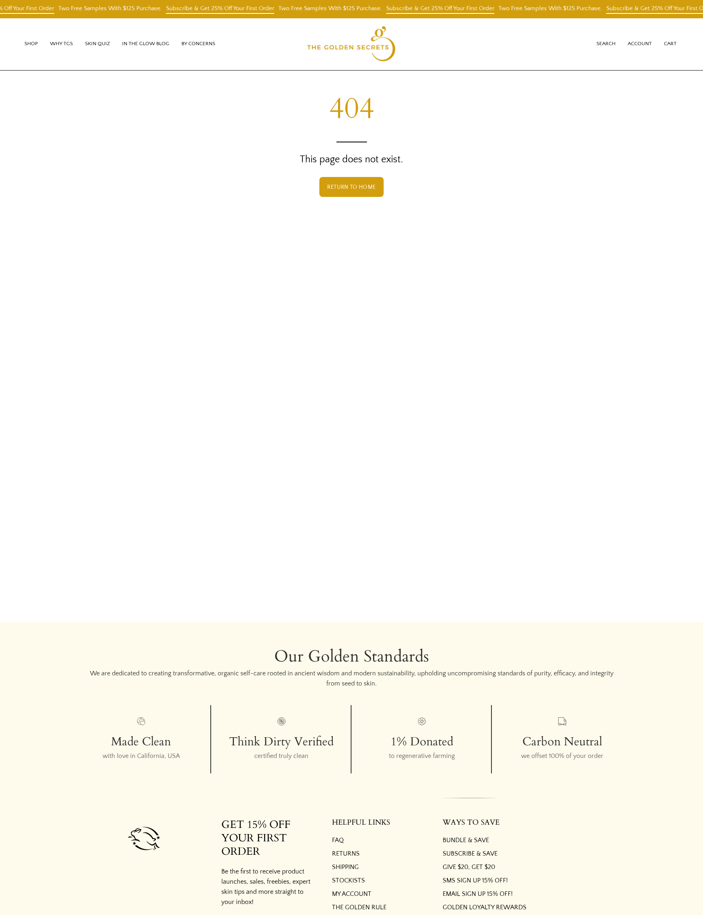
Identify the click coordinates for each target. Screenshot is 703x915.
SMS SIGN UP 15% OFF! (475, 880)
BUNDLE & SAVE (466, 840)
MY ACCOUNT (351, 894)
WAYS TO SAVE (471, 822)
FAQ (338, 840)
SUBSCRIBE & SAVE (470, 853)
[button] (61, 44)
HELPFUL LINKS (361, 822)
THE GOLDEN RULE (359, 907)
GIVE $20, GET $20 (469, 867)
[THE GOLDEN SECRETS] (351, 44)
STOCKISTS (348, 880)
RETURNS (346, 853)
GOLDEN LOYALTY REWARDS (484, 907)
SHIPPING (345, 867)
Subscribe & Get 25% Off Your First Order (212, 8)
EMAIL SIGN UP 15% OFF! (478, 894)
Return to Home (351, 187)
